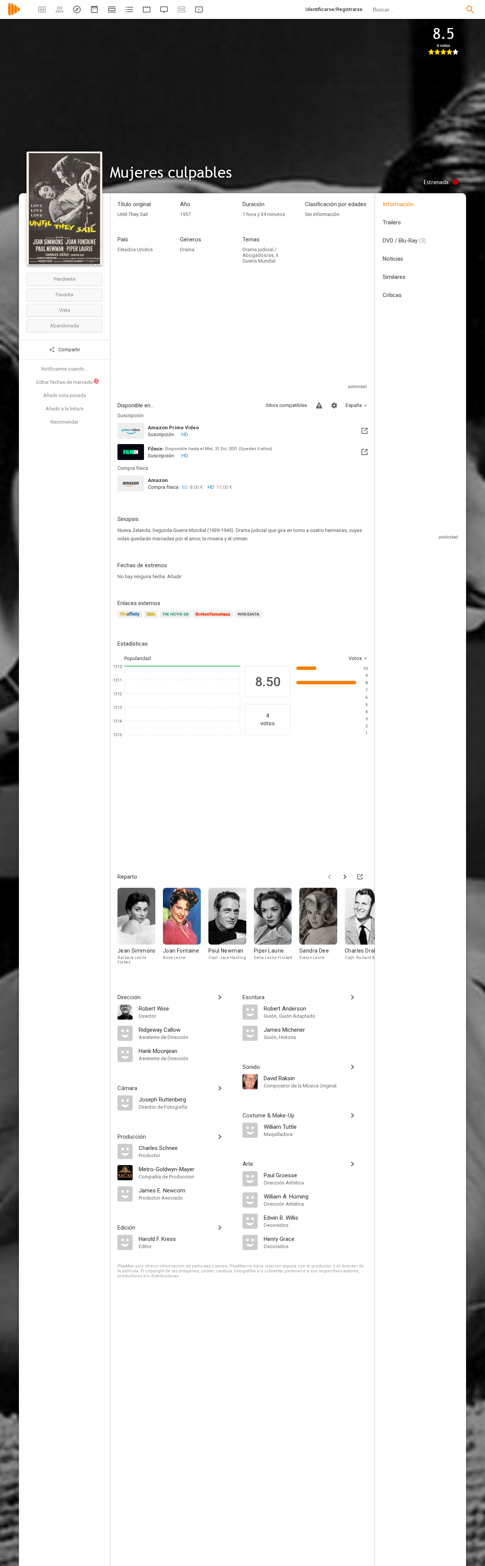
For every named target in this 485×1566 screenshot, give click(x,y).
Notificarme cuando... (64, 369)
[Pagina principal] (14, 14)
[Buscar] (470, 9)
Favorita (64, 294)
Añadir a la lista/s (64, 408)
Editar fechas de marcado (67, 382)
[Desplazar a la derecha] (344, 876)
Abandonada (64, 326)
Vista (64, 310)
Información (398, 204)
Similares (394, 277)
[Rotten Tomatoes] (214, 618)
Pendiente (64, 279)
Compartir (68, 349)
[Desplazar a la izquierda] (329, 876)
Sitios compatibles (286, 405)
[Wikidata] (249, 618)
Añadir (174, 576)
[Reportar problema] (319, 405)
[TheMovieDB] (176, 618)
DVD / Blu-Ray (404, 240)
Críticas (392, 295)
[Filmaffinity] (130, 618)
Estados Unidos (135, 249)
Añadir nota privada (64, 395)
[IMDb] (152, 618)
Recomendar (64, 422)
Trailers (392, 222)
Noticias (393, 258)
